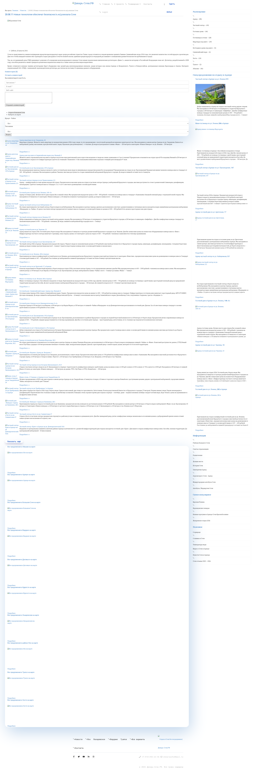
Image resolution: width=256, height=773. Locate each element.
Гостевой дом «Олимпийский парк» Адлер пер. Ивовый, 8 (40, 291)
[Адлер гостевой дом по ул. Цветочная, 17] (222, 227)
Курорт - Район (10, 118)
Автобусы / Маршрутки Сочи (203, 488)
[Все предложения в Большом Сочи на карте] (98, 517)
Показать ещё (14, 441)
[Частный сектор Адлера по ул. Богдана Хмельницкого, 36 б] (12, 368)
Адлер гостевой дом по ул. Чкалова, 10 (33, 229)
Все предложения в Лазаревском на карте (23, 615)
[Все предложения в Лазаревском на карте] (98, 630)
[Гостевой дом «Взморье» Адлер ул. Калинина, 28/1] (12, 405)
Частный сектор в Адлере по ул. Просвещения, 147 (37, 242)
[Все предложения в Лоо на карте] (98, 462)
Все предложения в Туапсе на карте (21, 672)
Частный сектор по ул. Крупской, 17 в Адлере (35, 266)
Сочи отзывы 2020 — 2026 (202, 561)
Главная (106, 4)
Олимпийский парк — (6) (202, 52)
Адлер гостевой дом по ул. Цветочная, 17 (210, 212)
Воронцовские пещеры (201, 508)
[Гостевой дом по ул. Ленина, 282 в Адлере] (12, 257)
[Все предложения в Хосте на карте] (98, 715)
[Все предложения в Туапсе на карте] (98, 687)
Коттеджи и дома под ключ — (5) (204, 48)
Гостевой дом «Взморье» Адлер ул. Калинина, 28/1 (37, 402)
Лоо (89, 739)
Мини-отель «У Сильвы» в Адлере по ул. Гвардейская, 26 (40, 377)
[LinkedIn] (88, 756)
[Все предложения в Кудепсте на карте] (98, 602)
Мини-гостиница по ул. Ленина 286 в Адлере (36, 279)
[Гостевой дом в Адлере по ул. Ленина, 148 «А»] (12, 195)
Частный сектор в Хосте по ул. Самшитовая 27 (36, 414)
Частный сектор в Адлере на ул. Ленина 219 (35, 217)
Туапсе (123, 739)
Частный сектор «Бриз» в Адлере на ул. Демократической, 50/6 (42, 427)
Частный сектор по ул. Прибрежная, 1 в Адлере (36, 388)
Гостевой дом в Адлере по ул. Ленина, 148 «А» (36, 193)
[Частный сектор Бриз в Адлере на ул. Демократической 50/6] (12, 429)
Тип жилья (9, 126)
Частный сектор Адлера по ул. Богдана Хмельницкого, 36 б (41, 365)
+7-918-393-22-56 (151, 757)
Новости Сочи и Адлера (201, 555)
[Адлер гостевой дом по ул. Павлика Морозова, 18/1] (12, 343)
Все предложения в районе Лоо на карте (23, 643)
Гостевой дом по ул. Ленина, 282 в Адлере (34, 254)
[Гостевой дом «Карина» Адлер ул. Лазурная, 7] (12, 355)
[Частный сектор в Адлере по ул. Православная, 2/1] (12, 183)
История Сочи (198, 466)
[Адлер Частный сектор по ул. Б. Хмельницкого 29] (12, 331)
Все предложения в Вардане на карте (22, 530)
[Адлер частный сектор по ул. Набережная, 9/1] (12, 208)
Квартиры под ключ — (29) (202, 42)
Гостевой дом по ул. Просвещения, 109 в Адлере (36, 168)
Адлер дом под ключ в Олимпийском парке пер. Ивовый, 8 (41, 155)
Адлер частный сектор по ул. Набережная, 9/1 (36, 205)
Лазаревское (99, 739)
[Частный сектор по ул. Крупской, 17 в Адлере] (12, 269)
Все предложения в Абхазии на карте (21, 447)
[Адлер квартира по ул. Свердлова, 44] (12, 145)
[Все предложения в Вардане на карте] (98, 545)
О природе (197, 532)
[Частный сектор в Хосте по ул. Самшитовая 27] (12, 417)
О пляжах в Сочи (199, 538)
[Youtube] (83, 756)
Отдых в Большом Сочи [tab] (16, 112)
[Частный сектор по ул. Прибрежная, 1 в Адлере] (12, 392)
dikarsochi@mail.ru (173, 757)
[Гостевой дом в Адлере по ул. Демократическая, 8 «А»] (12, 306)
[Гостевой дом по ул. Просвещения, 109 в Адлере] (12, 171)
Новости (78, 739)
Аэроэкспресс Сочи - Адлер (202, 476)
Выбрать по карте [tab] (14, 115)
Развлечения (197, 455)
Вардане (114, 739)
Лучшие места (198, 461)
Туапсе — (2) (197, 64)
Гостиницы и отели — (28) (202, 38)
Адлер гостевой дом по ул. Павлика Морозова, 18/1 (37, 340)
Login (105, 12)
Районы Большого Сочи (201, 443)
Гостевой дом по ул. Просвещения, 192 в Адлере (36, 316)
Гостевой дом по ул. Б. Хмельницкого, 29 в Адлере (37, 328)
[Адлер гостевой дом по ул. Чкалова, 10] (12, 232)
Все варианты (138, 739)
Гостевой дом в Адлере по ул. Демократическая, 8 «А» (39, 303)
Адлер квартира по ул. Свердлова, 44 (33, 140)
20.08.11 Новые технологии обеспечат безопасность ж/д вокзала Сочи (40, 14)
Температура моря (199, 545)
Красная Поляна (198, 502)
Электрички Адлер (200, 470)
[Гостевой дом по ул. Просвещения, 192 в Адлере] (12, 319)
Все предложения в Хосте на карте (21, 700)
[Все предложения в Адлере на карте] (98, 489)
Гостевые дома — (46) (200, 31)
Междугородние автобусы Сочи (204, 482)
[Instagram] (93, 756)
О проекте (119, 4)
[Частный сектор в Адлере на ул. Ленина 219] (12, 220)
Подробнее (12, 473)
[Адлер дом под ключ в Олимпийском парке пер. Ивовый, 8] (12, 158)
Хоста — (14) (197, 58)
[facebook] (73, 756)
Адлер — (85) (197, 19)
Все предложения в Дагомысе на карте (22, 559)
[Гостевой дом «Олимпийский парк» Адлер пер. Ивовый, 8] (12, 294)
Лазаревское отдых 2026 (201, 521)
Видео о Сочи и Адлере (201, 549)
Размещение (133, 4)
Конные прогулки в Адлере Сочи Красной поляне (210, 514)
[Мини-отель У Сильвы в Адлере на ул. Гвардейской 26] (12, 380)
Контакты (148, 4)
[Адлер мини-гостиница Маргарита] (12, 282)
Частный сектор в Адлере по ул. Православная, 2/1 (37, 180)
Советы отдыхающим (200, 449)
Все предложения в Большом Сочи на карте (24, 502)
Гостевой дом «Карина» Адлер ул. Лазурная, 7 (36, 352)
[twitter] (78, 756)
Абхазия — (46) (198, 69)
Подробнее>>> (25, 152)
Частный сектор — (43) (201, 25)
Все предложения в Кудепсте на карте (22, 587)
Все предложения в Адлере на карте (21, 474)
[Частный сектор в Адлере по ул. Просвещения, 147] (12, 245)
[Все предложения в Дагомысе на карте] (98, 574)
